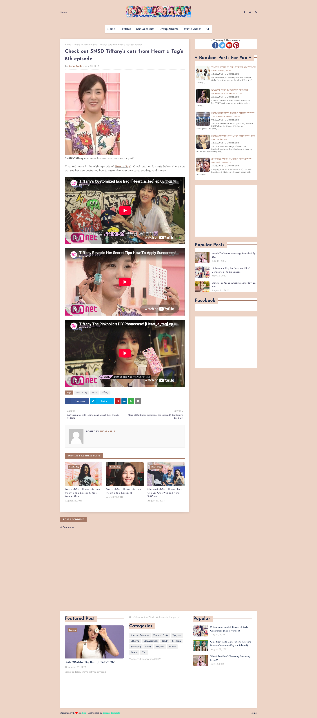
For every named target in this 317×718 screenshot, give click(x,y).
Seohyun (176, 641)
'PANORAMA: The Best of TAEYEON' (90, 662)
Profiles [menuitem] (126, 29)
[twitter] (250, 12)
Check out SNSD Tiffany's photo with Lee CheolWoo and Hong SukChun (164, 493)
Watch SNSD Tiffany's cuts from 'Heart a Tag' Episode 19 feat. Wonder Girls (82, 493)
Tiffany (76, 44)
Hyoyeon (176, 635)
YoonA (134, 652)
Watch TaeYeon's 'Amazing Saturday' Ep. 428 (234, 285)
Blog (83, 713)
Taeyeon (160, 646)
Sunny (148, 646)
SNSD (94, 392)
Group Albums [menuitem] (169, 29)
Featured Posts (160, 635)
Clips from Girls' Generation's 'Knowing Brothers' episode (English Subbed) (231, 644)
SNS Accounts (151, 641)
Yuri (144, 652)
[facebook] (244, 12)
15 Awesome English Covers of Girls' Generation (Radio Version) (230, 270)
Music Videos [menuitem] (192, 29)
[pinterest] (255, 12)
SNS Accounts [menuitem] (145, 29)
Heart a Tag (122, 166)
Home (63, 12)
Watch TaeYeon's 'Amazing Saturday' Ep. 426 (234, 255)
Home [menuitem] (111, 29)
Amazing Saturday (140, 635)
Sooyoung (136, 646)
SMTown (135, 641)
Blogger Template (111, 713)
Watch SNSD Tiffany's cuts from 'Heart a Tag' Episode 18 (123, 491)
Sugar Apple (75, 66)
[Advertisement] (226, 211)
